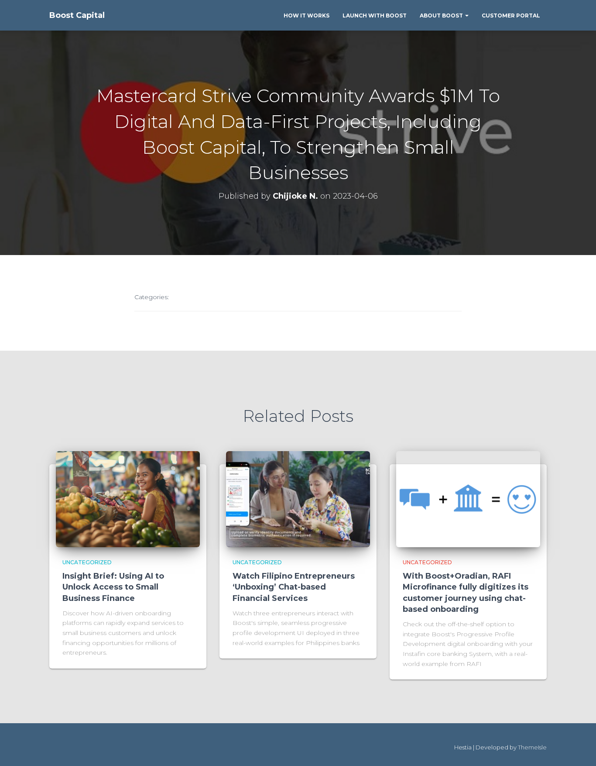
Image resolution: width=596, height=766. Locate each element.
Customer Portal (511, 15)
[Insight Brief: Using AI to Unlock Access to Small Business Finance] (128, 498)
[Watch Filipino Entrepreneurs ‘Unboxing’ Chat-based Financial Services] (298, 498)
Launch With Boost (375, 15)
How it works (306, 15)
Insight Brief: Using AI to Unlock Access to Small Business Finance (113, 587)
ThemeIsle (532, 747)
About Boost (442, 15)
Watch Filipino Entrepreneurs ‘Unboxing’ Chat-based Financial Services (294, 587)
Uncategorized (87, 562)
